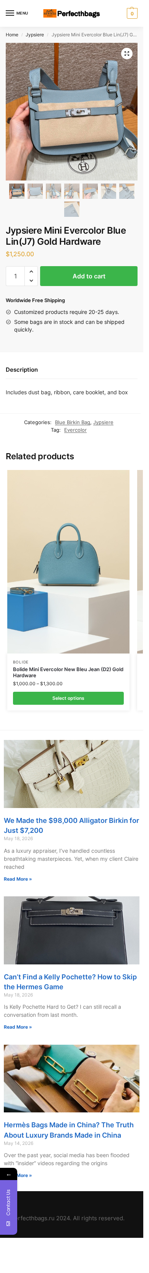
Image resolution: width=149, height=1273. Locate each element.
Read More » (18, 879)
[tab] (72, 370)
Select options (68, 698)
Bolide (21, 662)
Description (22, 369)
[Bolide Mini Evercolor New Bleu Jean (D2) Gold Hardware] (68, 562)
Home (12, 34)
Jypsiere (35, 34)
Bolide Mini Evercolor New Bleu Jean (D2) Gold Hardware (68, 672)
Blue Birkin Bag (72, 422)
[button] (31, 271)
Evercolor (75, 430)
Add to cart (89, 276)
